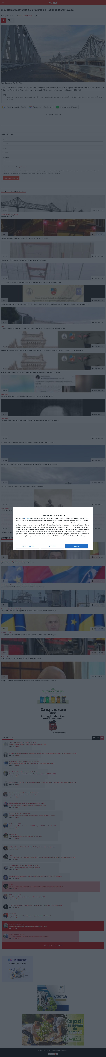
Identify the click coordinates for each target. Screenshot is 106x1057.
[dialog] (53, 528)
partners (27, 518)
